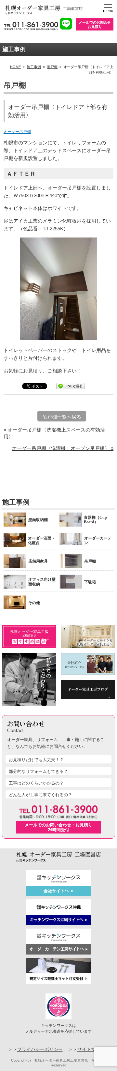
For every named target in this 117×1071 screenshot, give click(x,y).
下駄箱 (90, 582)
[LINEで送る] (70, 385)
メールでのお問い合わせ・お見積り (58, 827)
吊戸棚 (90, 561)
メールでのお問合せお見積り (95, 24)
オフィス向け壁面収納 (42, 581)
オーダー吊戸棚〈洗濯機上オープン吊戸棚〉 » (62, 448)
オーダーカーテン (97, 540)
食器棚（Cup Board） (95, 519)
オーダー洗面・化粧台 (41, 540)
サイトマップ (91, 1049)
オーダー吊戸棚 (17, 131)
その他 (34, 603)
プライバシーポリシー (40, 1049)
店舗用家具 (38, 561)
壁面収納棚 (38, 519)
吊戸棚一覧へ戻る (61, 417)
